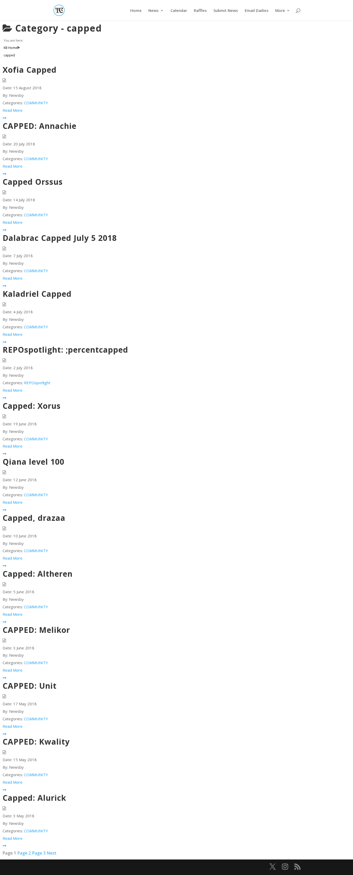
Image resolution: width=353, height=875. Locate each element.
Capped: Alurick (34, 797)
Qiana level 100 (33, 461)
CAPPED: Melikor (36, 630)
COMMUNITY (36, 102)
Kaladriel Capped (37, 293)
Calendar (179, 11)
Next (51, 853)
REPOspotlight (37, 382)
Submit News (225, 11)
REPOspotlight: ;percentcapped (65, 349)
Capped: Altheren (38, 573)
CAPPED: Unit (30, 685)
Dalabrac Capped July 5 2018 (60, 238)
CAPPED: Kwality (36, 741)
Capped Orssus (33, 181)
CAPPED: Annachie (39, 126)
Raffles (200, 11)
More (280, 11)
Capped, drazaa (34, 518)
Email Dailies (256, 11)
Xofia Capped (30, 69)
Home (136, 11)
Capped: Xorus (32, 406)
